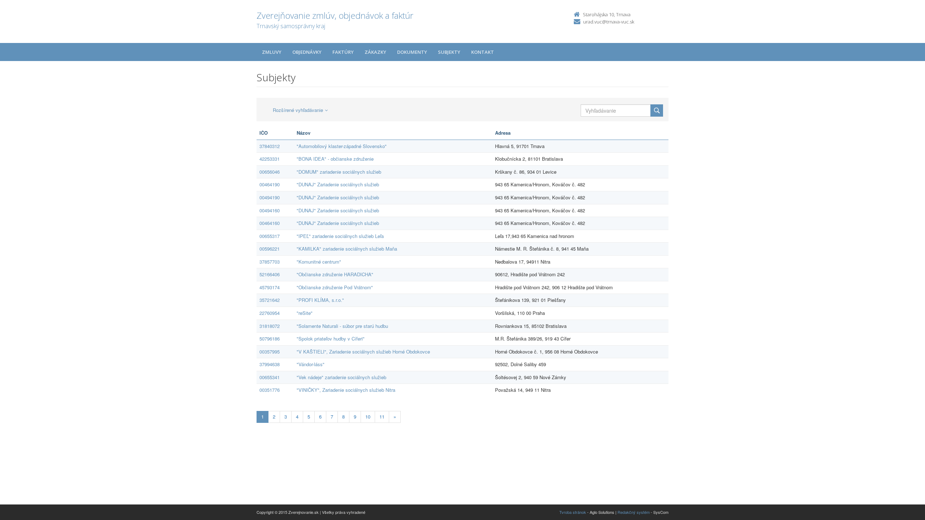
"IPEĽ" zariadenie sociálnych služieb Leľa (340, 236)
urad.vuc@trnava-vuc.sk (608, 21)
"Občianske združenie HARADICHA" (335, 274)
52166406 (269, 274)
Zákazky (375, 52)
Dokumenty (412, 52)
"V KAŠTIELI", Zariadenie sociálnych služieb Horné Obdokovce (363, 351)
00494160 (269, 210)
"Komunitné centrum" (319, 261)
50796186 (269, 338)
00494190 (269, 197)
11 (381, 416)
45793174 (269, 287)
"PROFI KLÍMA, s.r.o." (320, 299)
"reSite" (305, 312)
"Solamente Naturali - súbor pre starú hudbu (342, 325)
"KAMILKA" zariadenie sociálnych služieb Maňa (347, 248)
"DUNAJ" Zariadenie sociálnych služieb (338, 184)
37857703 (269, 261)
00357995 (269, 351)
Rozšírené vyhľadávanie (298, 110)
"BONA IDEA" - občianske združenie (335, 158)
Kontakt (482, 52)
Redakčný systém (634, 512)
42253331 (269, 158)
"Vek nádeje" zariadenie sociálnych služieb (341, 377)
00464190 (269, 184)
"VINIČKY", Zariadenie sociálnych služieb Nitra (346, 389)
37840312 (269, 146)
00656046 (269, 171)
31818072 (269, 325)
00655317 (269, 236)
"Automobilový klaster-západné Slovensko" (342, 146)
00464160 (269, 223)
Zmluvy (271, 52)
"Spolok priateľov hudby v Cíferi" (331, 338)
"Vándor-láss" (310, 364)
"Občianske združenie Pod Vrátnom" (335, 287)
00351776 (269, 389)
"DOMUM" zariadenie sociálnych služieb (339, 171)
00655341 (269, 377)
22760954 (269, 312)
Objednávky (307, 52)
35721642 (269, 299)
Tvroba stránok (572, 512)
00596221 (269, 248)
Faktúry (343, 52)
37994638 (269, 364)
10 (367, 416)
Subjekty (449, 52)
